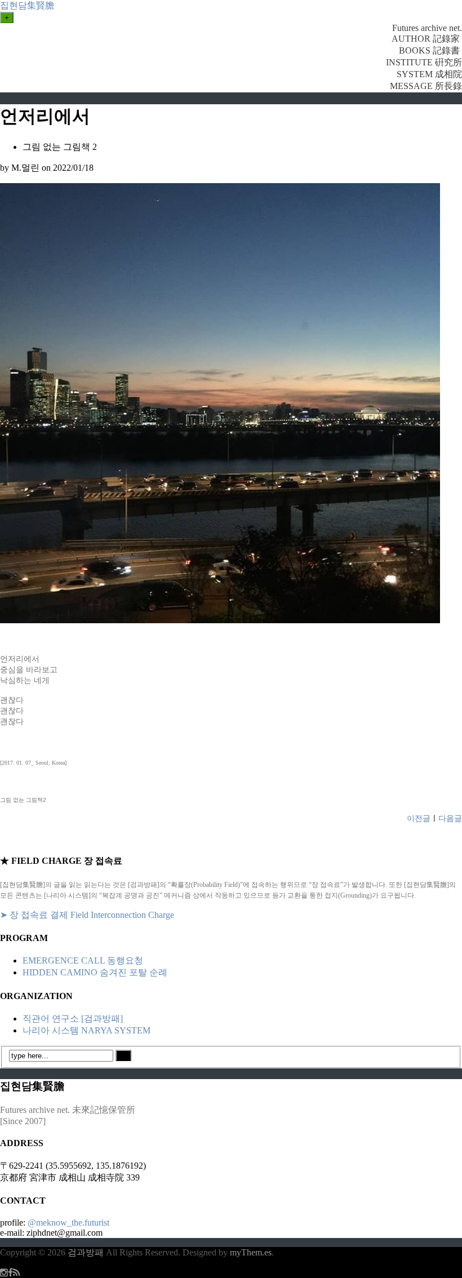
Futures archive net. (427, 28)
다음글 (450, 818)
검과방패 (87, 1252)
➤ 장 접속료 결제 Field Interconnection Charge (87, 915)
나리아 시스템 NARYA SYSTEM (86, 1030)
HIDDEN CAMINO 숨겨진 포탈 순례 (95, 972)
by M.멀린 (19, 167)
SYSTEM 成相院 (429, 74)
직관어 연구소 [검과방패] (73, 1018)
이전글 (418, 818)
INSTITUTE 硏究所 (424, 62)
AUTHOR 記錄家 (427, 38)
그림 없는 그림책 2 (60, 147)
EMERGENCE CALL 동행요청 (83, 960)
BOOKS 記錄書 (430, 50)
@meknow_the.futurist (68, 1222)
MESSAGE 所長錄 (426, 86)
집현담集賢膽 (27, 5)
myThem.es (251, 1252)
